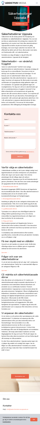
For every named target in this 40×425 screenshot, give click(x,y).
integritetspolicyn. (30, 151)
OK (34, 420)
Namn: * (6, 119)
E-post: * (6, 125)
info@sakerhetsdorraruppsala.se (17, 409)
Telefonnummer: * (9, 132)
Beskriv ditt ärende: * (10, 138)
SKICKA (20, 157)
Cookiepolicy (7, 422)
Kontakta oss (20, 24)
